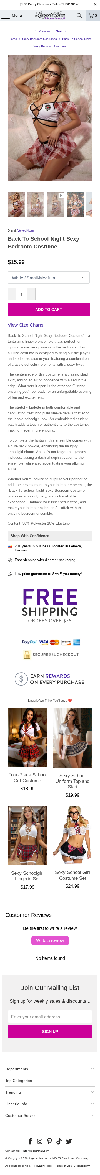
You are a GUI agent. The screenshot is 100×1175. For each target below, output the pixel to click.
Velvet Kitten (26, 230)
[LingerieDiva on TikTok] (59, 1141)
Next (59, 31)
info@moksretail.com (36, 1150)
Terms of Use (63, 1165)
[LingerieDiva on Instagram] (40, 1141)
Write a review (50, 940)
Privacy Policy (43, 1165)
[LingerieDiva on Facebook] (30, 1141)
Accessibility (82, 1165)
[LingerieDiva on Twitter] (69, 1141)
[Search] (79, 15)
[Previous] (12, 119)
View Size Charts (26, 325)
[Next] (88, 119)
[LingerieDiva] (50, 15)
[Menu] (3, 15)
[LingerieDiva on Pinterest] (50, 1141)
